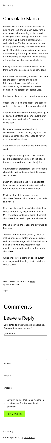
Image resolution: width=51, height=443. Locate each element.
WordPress (29, 437)
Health (32, 281)
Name (7, 363)
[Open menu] (46, 5)
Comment (9, 333)
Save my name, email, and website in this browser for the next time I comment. (25, 403)
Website (8, 388)
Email (7, 375)
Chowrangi (8, 5)
